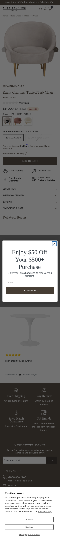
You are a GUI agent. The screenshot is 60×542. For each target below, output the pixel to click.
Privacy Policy (45, 511)
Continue (30, 290)
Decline (29, 527)
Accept (29, 519)
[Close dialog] (54, 243)
